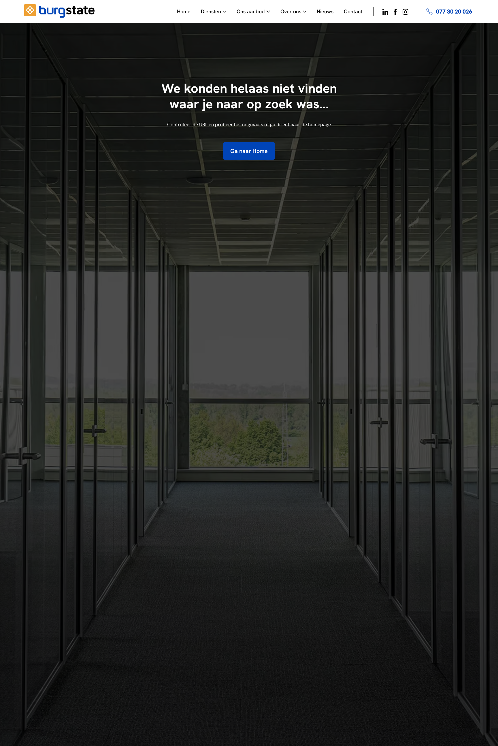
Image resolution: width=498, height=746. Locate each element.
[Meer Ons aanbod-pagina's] (268, 11)
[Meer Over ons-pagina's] (304, 11)
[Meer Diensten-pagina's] (224, 11)
